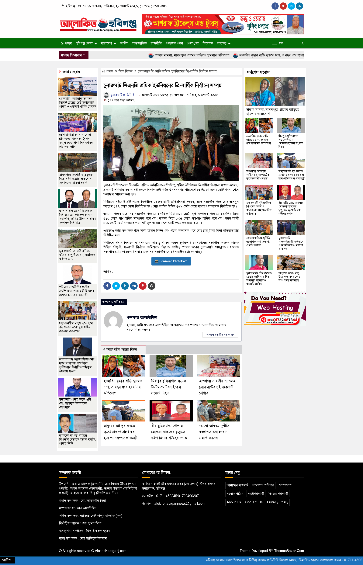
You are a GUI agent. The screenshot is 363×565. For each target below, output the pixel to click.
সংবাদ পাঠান (235, 494)
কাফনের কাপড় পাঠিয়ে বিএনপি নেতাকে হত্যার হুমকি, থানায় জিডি (77, 439)
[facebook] (275, 6)
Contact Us (254, 502)
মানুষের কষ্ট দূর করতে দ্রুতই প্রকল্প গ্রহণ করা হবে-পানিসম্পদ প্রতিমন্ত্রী (120, 432)
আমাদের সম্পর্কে (237, 485)
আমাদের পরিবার (263, 485)
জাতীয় (124, 43)
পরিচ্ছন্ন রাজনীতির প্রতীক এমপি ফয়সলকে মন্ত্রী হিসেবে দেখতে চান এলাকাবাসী (76, 291)
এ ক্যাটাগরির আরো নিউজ (120, 350)
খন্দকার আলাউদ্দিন (141, 317)
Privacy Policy (277, 502)
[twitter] (283, 6)
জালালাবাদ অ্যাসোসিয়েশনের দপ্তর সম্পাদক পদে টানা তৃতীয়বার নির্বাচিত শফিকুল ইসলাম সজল (77, 365)
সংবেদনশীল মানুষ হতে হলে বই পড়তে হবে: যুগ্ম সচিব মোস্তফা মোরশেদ (76, 327)
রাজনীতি (156, 43)
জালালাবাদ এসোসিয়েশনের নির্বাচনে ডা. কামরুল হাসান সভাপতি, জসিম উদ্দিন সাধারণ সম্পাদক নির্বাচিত (77, 217)
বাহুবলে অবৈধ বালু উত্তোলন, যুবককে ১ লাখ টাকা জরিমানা (289, 276)
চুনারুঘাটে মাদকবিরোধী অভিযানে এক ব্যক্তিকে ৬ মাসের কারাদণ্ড (290, 243)
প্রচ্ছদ (68, 43)
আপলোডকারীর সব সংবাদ (220, 334)
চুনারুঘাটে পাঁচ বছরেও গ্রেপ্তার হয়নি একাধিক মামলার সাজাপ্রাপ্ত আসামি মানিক (259, 278)
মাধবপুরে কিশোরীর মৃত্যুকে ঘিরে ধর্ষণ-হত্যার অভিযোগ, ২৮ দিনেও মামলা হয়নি (76, 179)
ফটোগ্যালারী (256, 494)
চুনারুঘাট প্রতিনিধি (121, 95)
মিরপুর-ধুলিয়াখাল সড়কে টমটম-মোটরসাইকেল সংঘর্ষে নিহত (168, 387)
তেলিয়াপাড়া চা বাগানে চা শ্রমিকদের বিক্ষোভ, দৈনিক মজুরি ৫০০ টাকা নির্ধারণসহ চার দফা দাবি (76, 141)
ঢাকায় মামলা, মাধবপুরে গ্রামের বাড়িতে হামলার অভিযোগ (168, 55)
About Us (234, 502)
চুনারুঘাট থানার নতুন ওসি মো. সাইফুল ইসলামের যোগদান (75, 403)
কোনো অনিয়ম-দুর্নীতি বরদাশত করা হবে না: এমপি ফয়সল (214, 432)
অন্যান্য (221, 43)
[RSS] (299, 6)
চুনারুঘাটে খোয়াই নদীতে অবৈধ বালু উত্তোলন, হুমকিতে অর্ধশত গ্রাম (77, 255)
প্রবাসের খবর (174, 43)
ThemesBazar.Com (289, 551)
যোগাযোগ (285, 485)
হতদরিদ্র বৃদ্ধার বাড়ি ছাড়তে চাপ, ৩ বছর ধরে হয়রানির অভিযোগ (256, 55)
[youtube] (291, 6)
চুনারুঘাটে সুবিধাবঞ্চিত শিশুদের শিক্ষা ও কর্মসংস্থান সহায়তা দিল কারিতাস (259, 208)
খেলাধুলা (193, 43)
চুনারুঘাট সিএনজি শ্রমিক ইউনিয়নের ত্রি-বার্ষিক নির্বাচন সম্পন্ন (177, 71)
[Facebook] (107, 286)
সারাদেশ (106, 43)
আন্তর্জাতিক (139, 43)
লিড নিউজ (126, 71)
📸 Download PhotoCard (171, 261)
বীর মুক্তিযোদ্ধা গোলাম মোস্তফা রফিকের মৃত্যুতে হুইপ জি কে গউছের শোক (169, 432)
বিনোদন (208, 43)
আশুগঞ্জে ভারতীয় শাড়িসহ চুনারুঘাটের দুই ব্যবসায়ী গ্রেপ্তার (217, 387)
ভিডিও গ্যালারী (278, 494)
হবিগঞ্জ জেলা (84, 43)
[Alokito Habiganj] (98, 23)
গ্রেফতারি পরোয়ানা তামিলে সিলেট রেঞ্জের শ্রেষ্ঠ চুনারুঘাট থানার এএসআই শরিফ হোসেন (77, 103)
